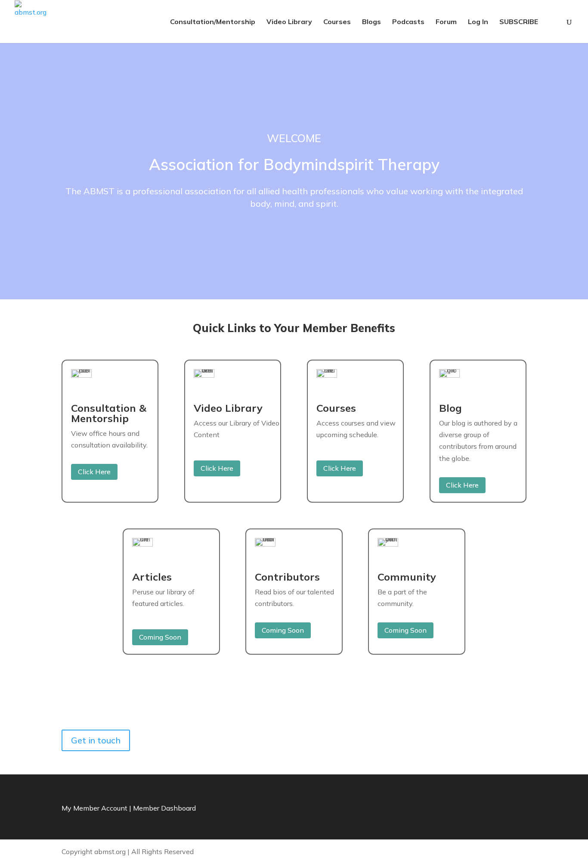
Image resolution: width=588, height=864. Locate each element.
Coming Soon (160, 637)
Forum (446, 22)
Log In (478, 22)
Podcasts (408, 22)
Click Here (94, 471)
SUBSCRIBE (518, 22)
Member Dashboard (164, 808)
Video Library (289, 22)
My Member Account (94, 808)
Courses (337, 22)
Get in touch (96, 740)
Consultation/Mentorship (212, 22)
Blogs (371, 22)
